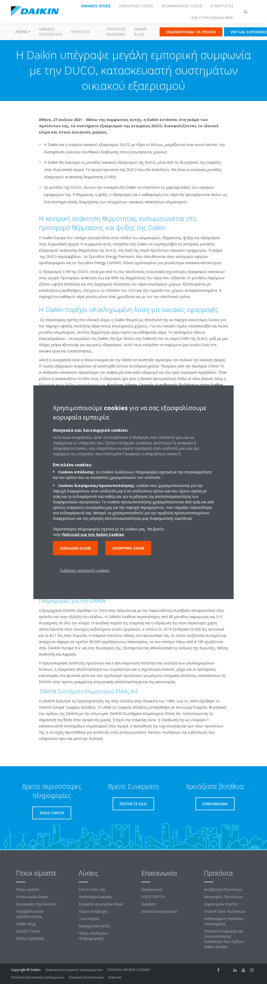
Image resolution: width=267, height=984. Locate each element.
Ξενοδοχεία (89, 918)
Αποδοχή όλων (75, 547)
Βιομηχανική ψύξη (94, 925)
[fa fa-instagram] (252, 970)
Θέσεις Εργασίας (30, 938)
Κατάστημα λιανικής (95, 896)
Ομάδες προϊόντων (50, 32)
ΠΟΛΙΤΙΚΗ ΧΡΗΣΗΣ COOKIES (128, 969)
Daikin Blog (140, 32)
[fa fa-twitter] (227, 970)
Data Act (114, 977)
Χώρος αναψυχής (93, 911)
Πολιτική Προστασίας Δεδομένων (37, 977)
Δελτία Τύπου (28, 931)
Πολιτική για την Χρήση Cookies (93, 534)
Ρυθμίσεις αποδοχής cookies (85, 570)
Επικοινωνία (151, 889)
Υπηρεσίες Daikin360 (116, 32)
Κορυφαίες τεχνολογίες (36, 904)
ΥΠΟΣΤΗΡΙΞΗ (153, 896)
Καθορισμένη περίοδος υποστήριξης (224, 921)
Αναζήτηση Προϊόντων (223, 889)
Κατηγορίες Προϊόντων (223, 896)
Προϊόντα (79, 31)
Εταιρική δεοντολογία (86, 977)
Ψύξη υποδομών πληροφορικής (93, 936)
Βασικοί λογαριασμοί (159, 911)
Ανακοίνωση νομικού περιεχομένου (74, 969)
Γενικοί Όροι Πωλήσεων (225, 911)
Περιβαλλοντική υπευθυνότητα (29, 914)
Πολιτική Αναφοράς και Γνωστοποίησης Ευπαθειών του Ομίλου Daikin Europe (224, 939)
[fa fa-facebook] (218, 970)
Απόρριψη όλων (128, 547)
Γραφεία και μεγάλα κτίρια (101, 904)
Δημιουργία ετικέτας (221, 904)
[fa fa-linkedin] (235, 970)
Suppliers (148, 904)
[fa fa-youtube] (243, 970)
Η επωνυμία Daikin (32, 896)
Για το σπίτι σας (92, 889)
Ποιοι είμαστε (27, 889)
